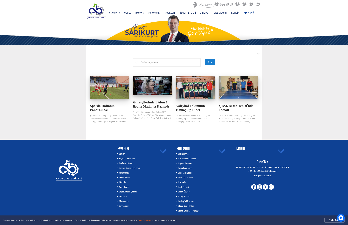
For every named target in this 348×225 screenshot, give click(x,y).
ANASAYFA (114, 12)
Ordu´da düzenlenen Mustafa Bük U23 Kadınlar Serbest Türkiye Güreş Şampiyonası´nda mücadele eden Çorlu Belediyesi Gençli (152, 115)
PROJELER (169, 12)
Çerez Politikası (144, 220)
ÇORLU (127, 12)
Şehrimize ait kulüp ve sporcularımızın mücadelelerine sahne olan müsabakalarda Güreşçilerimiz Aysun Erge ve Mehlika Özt (108, 118)
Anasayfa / (171, 41)
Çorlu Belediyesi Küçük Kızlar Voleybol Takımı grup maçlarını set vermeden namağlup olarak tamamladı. (193, 118)
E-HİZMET (205, 12)
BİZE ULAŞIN (220, 12)
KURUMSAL (154, 12)
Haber (179, 41)
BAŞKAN (139, 12)
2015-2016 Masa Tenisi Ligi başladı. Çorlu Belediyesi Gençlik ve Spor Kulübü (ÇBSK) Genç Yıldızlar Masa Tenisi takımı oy (237, 118)
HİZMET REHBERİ (187, 12)
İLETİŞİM (235, 12)
